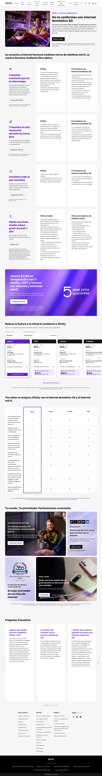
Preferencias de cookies (52, 774)
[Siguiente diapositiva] (98, 663)
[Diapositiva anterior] (4, 663)
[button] (45, 705)
